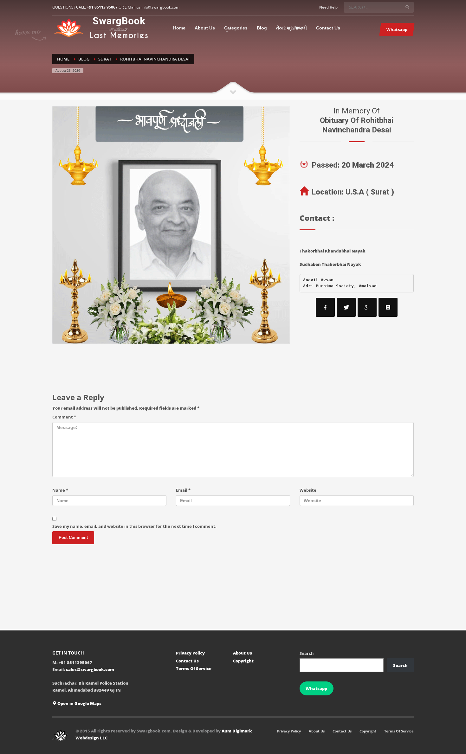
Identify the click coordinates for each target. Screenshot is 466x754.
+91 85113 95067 (102, 7)
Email (183, 490)
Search (307, 653)
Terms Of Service (193, 668)
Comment (64, 417)
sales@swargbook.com (90, 669)
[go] (407, 7)
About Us (242, 653)
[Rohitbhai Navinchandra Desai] (171, 225)
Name (60, 490)
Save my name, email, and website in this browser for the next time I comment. (134, 526)
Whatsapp (316, 688)
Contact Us (187, 661)
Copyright (243, 661)
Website (308, 490)
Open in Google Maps (78, 703)
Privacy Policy (190, 653)
